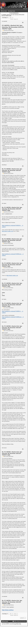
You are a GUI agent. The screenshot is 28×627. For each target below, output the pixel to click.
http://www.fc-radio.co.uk (7, 231)
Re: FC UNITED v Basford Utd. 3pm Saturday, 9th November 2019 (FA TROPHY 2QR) (12, 170)
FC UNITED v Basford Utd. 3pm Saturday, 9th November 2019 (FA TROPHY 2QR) (13, 27)
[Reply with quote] (23, 22)
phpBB (7, 623)
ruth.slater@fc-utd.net (18, 159)
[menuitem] (2, 8)
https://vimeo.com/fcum (7, 610)
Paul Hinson (4, 164)
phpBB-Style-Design (17, 624)
